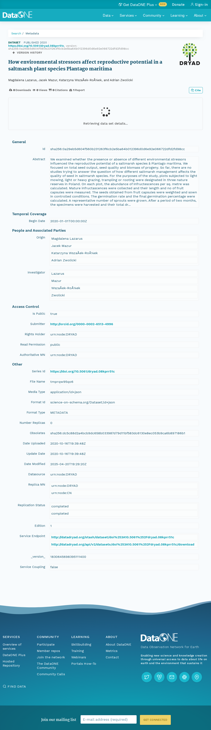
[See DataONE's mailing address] (197, 677)
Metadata (32, 33)
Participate (46, 644)
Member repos (48, 651)
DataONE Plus (14, 655)
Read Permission (32, 344)
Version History (29, 52)
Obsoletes (37, 433)
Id (43, 149)
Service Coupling (32, 567)
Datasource (36, 474)
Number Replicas (32, 423)
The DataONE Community (48, 666)
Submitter (37, 324)
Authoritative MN (32, 355)
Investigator (36, 272)
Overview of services (12, 646)
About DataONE (118, 644)
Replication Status (31, 505)
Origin (40, 237)
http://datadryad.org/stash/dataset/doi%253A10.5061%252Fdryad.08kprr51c (112, 537)
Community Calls (51, 674)
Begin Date (37, 221)
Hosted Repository (11, 663)
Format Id (38, 402)
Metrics (111, 651)
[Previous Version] (14, 52)
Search (16, 33)
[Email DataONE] (172, 677)
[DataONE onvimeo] (159, 677)
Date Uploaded (34, 443)
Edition (40, 526)
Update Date (35, 454)
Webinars (78, 657)
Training (77, 651)
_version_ (38, 556)
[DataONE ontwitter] (147, 677)
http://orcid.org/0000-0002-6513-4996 (81, 324)
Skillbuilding (81, 644)
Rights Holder (35, 334)
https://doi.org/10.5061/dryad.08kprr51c (36, 45)
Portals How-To (83, 664)
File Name (37, 381)
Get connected (155, 719)
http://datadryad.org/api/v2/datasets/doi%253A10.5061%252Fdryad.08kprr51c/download (122, 544)
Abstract (39, 159)
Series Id (38, 371)
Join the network (51, 657)
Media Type (36, 392)
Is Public (39, 313)
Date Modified (34, 464)
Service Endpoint (32, 536)
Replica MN (36, 484)
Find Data (17, 686)
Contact (112, 657)
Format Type (36, 412)
